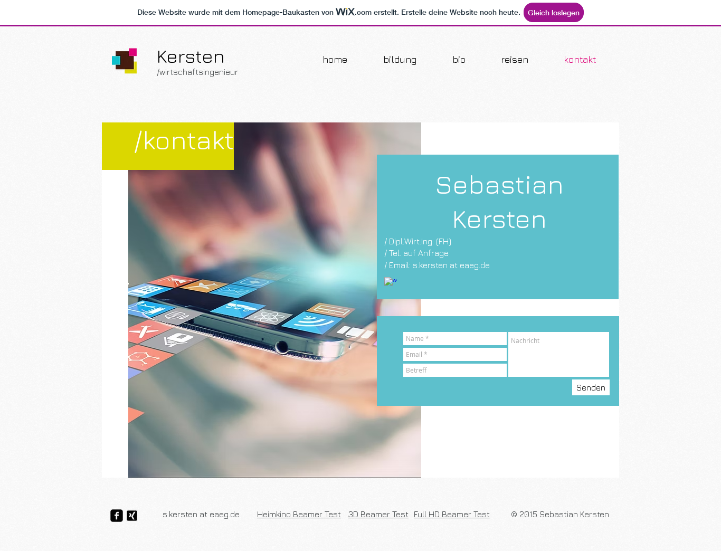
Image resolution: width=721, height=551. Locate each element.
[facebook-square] (116, 515)
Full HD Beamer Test (452, 514)
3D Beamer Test (378, 514)
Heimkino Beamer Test (299, 514)
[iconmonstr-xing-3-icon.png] (132, 515)
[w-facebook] (390, 283)
